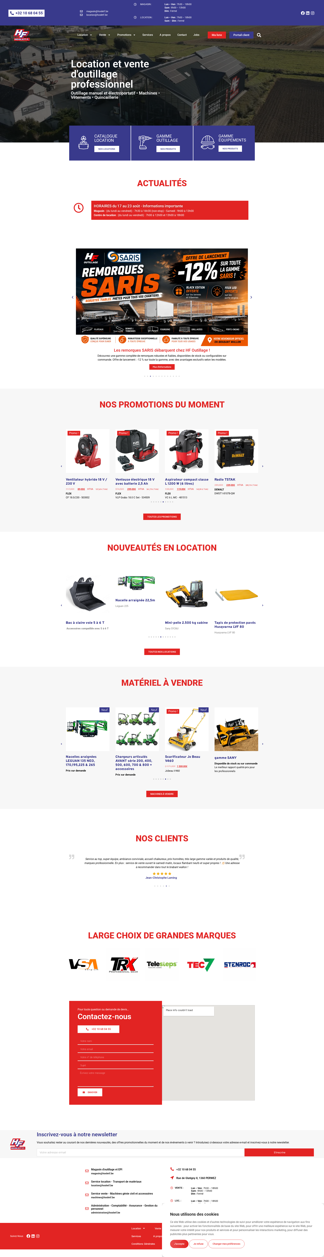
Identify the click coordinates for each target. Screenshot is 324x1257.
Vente (102, 34)
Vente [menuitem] (158, 1228)
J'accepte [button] (179, 1243)
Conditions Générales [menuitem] (143, 1243)
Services (147, 34)
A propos (165, 34)
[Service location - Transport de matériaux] (87, 1183)
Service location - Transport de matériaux (116, 1181)
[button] (259, 35)
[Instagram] (313, 13)
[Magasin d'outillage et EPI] (87, 1171)
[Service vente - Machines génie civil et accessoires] (87, 1195)
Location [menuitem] (136, 1228)
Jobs (196, 34)
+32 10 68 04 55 (186, 1169)
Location (82, 34)
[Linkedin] (308, 13)
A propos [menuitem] (158, 1236)
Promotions (124, 34)
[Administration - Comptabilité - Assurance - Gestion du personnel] (87, 1208)
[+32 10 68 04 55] (172, 1169)
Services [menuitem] (136, 1236)
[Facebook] (303, 13)
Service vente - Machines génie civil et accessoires (122, 1193)
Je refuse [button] (198, 1243)
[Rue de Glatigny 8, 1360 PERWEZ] (172, 1177)
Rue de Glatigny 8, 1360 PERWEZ (196, 1178)
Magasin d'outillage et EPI (106, 1169)
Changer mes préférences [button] (226, 1243)
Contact (182, 34)
